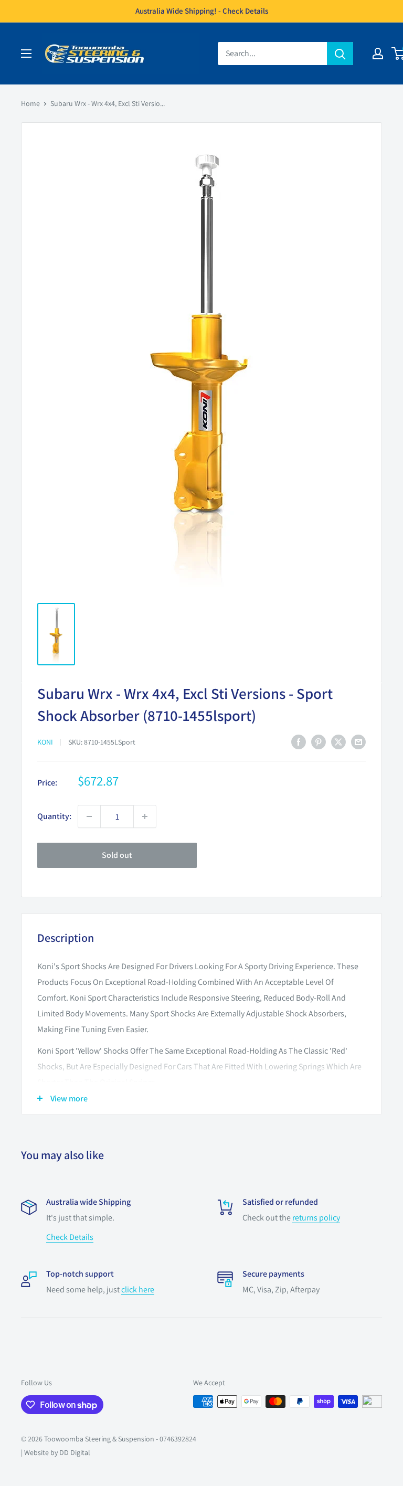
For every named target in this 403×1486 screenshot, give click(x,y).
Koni (45, 742)
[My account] (378, 53)
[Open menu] (26, 53)
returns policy (316, 1217)
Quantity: (54, 816)
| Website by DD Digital (55, 1452)
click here (137, 1289)
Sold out (117, 855)
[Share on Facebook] (298, 741)
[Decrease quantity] (89, 816)
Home (30, 103)
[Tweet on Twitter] (338, 741)
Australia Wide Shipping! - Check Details (201, 11)
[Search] (340, 53)
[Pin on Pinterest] (318, 741)
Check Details (69, 1237)
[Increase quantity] (145, 816)
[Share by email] (358, 741)
